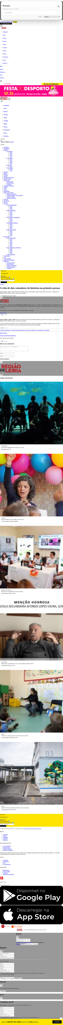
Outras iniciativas (11, 254)
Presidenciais (10, 167)
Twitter (5, 836)
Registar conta (18, 978)
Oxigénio (9, 184)
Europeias (9, 165)
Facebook (5, 834)
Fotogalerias (7, 191)
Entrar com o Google (32, 944)
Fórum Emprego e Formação (14, 247)
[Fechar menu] (9, 99)
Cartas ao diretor (11, 196)
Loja (12, 21)
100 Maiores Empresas (12, 223)
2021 (11, 154)
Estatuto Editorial (11, 267)
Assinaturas (6, 861)
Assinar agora (3, 313)
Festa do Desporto (11, 238)
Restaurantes (10, 181)
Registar (7, 142)
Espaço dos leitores (11, 194)
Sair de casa (6, 180)
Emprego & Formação (9, 260)
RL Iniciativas (7, 236)
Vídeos (5, 189)
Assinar (9, 21)
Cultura (5, 176)
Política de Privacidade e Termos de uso (33, 828)
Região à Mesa (7, 178)
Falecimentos (7, 256)
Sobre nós (6, 261)
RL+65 (5, 202)
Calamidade (6, 148)
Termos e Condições (12, 265)
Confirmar (3, 991)
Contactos (9, 268)
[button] (31, 66)
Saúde (5, 173)
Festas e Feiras (10, 183)
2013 (11, 156)
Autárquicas (10, 151)
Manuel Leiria (3, 333)
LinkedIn (5, 838)
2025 (11, 152)
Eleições (6, 150)
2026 (11, 169)
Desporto (6, 174)
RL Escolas (6, 201)
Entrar (15, 21)
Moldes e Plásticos (11, 210)
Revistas (6, 203)
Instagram (5, 837)
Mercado (6, 172)
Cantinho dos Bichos (9, 185)
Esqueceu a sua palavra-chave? (23, 942)
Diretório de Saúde (11, 229)
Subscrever (3, 282)
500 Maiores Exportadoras (13, 217)
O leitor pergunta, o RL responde (15, 195)
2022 (11, 162)
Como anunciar (7, 258)
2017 (11, 155)
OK (1, 375)
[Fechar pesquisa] (58, 6)
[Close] (1, 297)
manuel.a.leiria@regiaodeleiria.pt (8, 335)
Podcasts (6, 199)
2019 (11, 163)
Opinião (6, 187)
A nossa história (10, 262)
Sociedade (6, 147)
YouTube (5, 840)
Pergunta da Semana (9, 177)
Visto (5, 188)
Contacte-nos (3, 21)
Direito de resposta (11, 198)
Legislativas (10, 158)
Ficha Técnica (10, 264)
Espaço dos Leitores (8, 192)
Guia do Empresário (12, 205)
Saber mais (3, 276)
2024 (11, 161)
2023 (11, 209)
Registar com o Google (8, 978)
